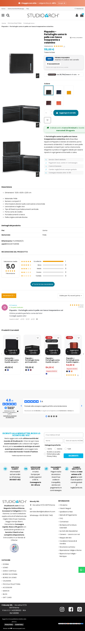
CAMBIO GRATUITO (76, 468)
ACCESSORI (7, 587)
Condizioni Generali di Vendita (68, 542)
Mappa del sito (66, 537)
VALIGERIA (7, 581)
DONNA (6, 564)
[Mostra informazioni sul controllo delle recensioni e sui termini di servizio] (18, 411)
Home (4, 9)
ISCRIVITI (73, 455)
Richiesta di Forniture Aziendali (68, 526)
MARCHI (6, 591)
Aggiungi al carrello (67, 113)
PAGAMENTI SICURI (56, 468)
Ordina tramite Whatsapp (16, 9)
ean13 (4, 244)
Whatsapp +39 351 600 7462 (41, 515)
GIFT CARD (7, 597)
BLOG (5, 594)
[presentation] (1, 353)
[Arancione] (72, 371)
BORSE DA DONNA (10, 574)
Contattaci (64, 521)
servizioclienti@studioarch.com (42, 511)
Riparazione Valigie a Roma (70, 550)
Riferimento (7, 241)
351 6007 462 (15, 479)
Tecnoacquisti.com (18, 628)
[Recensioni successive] (81, 406)
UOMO (5, 567)
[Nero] (5, 370)
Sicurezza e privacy (67, 547)
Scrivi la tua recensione (43, 284)
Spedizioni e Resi (66, 511)
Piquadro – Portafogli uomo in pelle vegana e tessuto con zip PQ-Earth (73, 362)
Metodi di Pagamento (68, 515)
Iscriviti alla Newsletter (69, 531)
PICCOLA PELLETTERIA (11, 584)
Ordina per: (63, 296)
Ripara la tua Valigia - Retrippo (68, 554)
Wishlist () (79, 9)
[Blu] (8, 370)
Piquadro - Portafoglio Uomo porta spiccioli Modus (32, 361)
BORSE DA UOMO (10, 577)
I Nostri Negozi (65, 508)
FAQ (27, 9)
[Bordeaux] (31, 370)
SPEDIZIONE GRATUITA (35, 468)
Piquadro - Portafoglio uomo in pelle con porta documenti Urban (53, 361)
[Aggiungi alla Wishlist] (47, 120)
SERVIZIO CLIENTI (15, 468)
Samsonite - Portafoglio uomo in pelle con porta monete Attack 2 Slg (12, 362)
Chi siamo (63, 505)
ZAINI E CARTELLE (9, 571)
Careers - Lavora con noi (70, 534)
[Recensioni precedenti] (21, 406)
